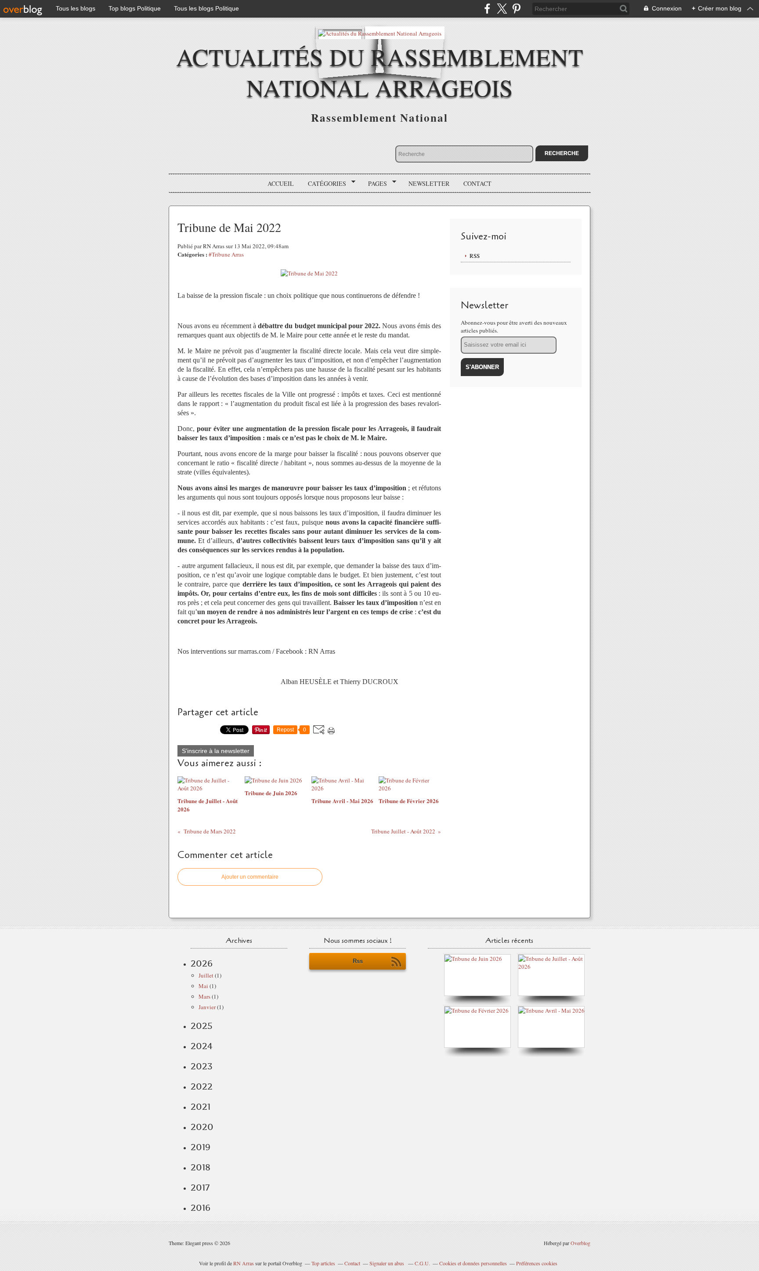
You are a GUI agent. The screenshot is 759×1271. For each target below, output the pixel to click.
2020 (202, 1127)
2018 (200, 1167)
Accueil (280, 183)
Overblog (580, 1242)
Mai (203, 986)
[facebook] (487, 9)
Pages (374, 183)
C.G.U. (422, 1263)
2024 (202, 1046)
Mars (204, 996)
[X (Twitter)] (501, 9)
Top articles (323, 1263)
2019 (200, 1147)
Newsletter (428, 183)
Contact (477, 183)
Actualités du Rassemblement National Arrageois (379, 71)
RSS (475, 256)
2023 (202, 1066)
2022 (202, 1086)
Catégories (324, 183)
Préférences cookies (536, 1263)
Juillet (206, 975)
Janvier (207, 1007)
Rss (358, 961)
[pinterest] (516, 9)
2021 (200, 1106)
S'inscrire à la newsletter (215, 750)
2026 (202, 963)
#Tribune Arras (226, 254)
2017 (200, 1187)
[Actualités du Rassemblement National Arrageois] (380, 32)
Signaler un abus (387, 1263)
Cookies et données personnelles (473, 1263)
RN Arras (243, 1263)
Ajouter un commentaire (249, 877)
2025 (202, 1026)
